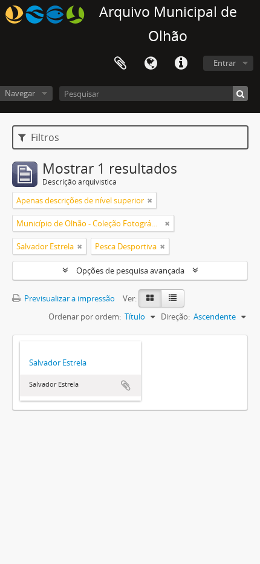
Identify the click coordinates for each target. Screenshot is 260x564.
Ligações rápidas (181, 63)
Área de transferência (120, 63)
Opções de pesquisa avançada (130, 270)
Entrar (224, 62)
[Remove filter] (150, 200)
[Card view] (149, 298)
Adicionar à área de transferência (126, 385)
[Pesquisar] (240, 93)
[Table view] (172, 298)
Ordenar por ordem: (84, 316)
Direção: (175, 316)
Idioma (150, 63)
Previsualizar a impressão (68, 298)
